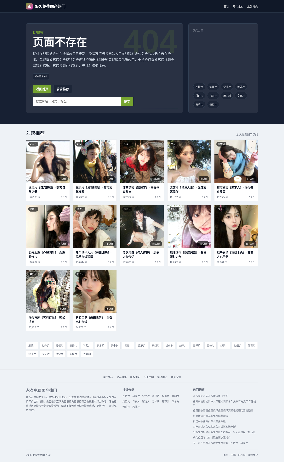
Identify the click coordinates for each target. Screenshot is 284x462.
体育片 (251, 345)
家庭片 (199, 104)
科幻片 (199, 95)
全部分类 (252, 6)
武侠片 (73, 353)
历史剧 (227, 95)
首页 (226, 6)
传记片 (59, 353)
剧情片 (199, 86)
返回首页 (42, 89)
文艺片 (46, 353)
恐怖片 (210, 345)
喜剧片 (213, 95)
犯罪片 (32, 353)
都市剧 (169, 345)
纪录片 (224, 345)
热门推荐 (238, 6)
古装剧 (87, 353)
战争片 (183, 345)
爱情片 (227, 86)
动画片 (238, 345)
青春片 (241, 95)
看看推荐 (63, 89)
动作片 (213, 86)
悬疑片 (241, 86)
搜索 (127, 101)
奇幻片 (213, 104)
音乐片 (197, 345)
